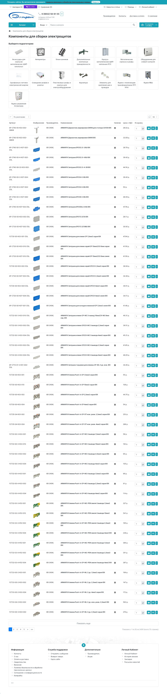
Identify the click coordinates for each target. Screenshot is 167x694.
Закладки (128, 659)
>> (32, 629)
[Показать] (153, 128)
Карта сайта (55, 659)
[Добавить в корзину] (149, 128)
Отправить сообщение (59, 654)
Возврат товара (57, 656)
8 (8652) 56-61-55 (50, 14)
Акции (90, 656)
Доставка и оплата (137, 16)
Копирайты (18, 676)
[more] (157, 128)
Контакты (122, 16)
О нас (16, 656)
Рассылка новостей (132, 662)
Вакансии (17, 665)
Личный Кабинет (130, 654)
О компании (152, 16)
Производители (109, 16)
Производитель (94, 654)
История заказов (131, 656)
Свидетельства (20, 662)
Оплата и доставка (21, 659)
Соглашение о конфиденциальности (28, 673)
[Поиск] (134, 24)
